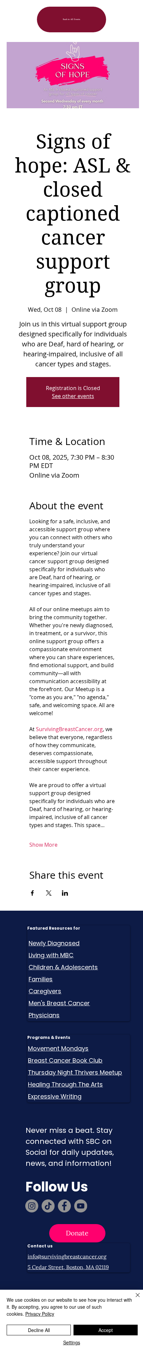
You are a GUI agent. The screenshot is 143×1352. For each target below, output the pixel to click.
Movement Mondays (58, 1048)
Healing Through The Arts (65, 1084)
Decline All (39, 1330)
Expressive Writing (54, 1096)
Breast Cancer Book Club (65, 1060)
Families (41, 979)
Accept (105, 1330)
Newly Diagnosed (54, 943)
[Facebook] (64, 1205)
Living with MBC (51, 955)
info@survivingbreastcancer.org (67, 1256)
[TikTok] (48, 1205)
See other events (73, 396)
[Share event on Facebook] (32, 893)
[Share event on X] (49, 893)
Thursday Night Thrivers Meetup (75, 1072)
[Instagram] (31, 1205)
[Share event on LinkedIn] (65, 893)
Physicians (44, 1015)
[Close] (134, 1299)
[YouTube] (80, 1205)
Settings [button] (71, 1342)
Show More (43, 844)
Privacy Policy (39, 1313)
